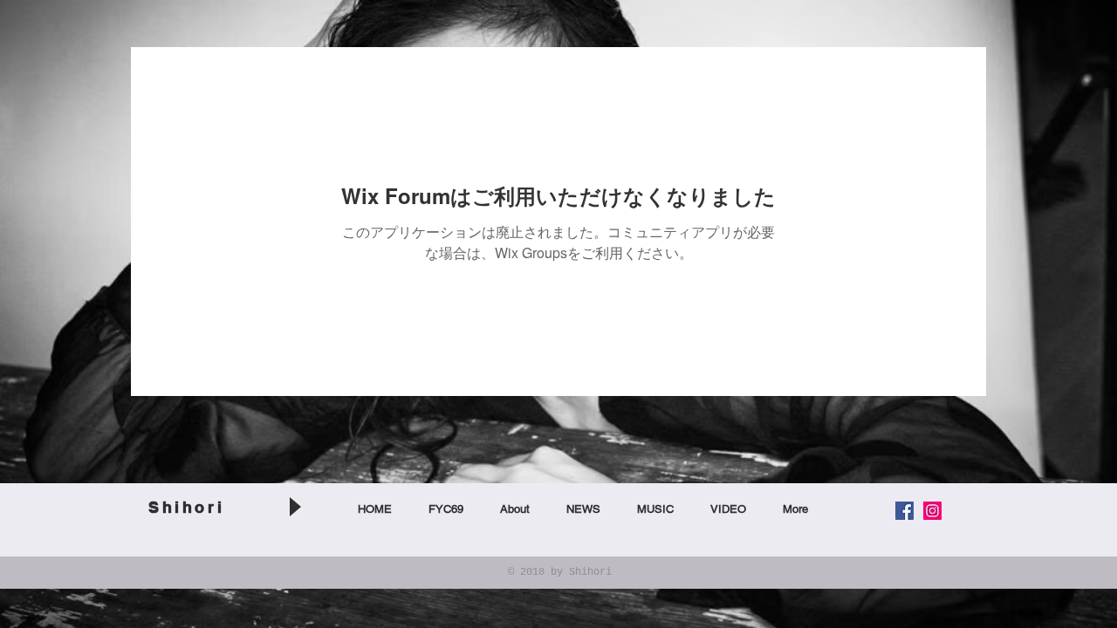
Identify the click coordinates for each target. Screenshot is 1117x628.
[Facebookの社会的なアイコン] (904, 511)
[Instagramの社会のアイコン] (932, 511)
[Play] (294, 506)
